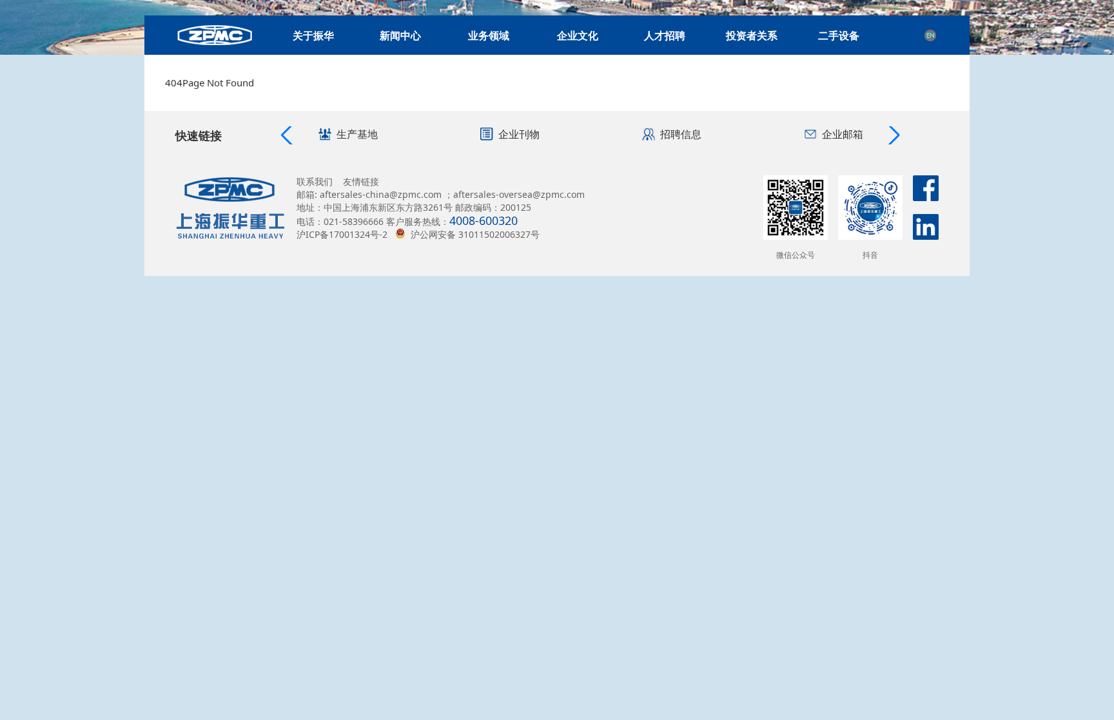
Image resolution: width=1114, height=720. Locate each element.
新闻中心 (400, 35)
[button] (892, 135)
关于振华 (313, 35)
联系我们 (315, 181)
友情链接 (361, 181)
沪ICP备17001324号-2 (342, 234)
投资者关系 (751, 35)
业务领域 (488, 35)
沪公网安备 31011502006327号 (475, 234)
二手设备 (838, 35)
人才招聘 (664, 35)
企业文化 (577, 35)
